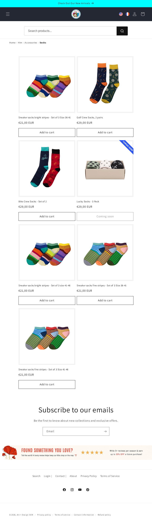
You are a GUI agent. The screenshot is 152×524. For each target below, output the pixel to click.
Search (36, 476)
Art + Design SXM (25, 514)
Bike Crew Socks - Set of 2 (33, 201)
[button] (8, 14)
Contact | (60, 476)
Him (20, 42)
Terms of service (62, 514)
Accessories (31, 42)
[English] (121, 14)
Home (12, 42)
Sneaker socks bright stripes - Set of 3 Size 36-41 (45, 117)
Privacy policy (44, 514)
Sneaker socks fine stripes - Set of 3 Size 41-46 (43, 369)
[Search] (122, 31)
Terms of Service (110, 476)
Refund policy (104, 514)
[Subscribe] (105, 431)
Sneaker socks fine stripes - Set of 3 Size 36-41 (102, 285)
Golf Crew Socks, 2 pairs (90, 117)
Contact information (84, 514)
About (73, 476)
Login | (48, 476)
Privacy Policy (89, 476)
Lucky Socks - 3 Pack (88, 201)
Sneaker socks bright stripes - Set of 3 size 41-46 (44, 285)
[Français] (127, 14)
